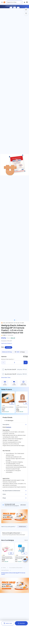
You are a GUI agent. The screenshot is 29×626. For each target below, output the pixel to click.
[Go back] (2, 2)
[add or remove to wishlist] (26, 13)
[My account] (24, 2)
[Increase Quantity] (26, 362)
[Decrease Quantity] (3, 362)
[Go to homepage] (4, 2)
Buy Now (22, 623)
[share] (26, 9)
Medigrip (8, 427)
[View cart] (27, 2)
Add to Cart (9, 623)
